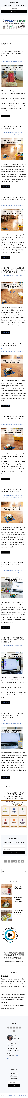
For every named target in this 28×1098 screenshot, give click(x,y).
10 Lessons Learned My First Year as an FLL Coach (12, 53)
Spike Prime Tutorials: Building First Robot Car (12, 565)
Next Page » (13, 786)
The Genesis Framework (22, 1095)
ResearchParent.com (14, 24)
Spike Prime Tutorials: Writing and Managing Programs (12, 640)
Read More (6, 116)
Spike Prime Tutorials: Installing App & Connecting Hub (12, 715)
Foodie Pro (12, 1095)
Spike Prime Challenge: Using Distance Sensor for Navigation (13, 270)
